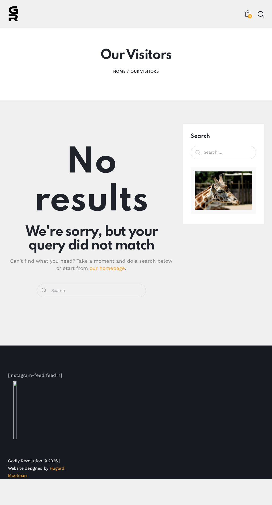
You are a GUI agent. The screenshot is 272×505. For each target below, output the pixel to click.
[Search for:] (223, 152)
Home (119, 72)
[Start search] (261, 14)
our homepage (107, 268)
